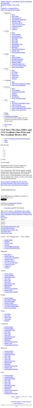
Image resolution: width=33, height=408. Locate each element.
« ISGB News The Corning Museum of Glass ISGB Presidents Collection (15, 211)
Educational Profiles (10, 299)
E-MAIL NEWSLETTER (12, 248)
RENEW (7, 241)
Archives (7, 267)
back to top (4, 217)
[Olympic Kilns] (6, 231)
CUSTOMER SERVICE (11, 246)
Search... (3, 219)
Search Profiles (8, 298)
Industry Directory (6, 1)
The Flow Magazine (26, 1)
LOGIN (6, 245)
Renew (9, 5)
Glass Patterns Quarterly (16, 401)
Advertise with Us (9, 261)
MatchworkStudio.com (18, 403)
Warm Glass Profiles (10, 308)
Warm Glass (7, 317)
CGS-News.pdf (9, 208)
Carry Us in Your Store (11, 262)
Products (6, 320)
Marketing (7, 287)
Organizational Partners (15, 203)
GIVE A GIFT (8, 243)
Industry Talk (8, 290)
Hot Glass (7, 316)
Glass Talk (7, 282)
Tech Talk (7, 278)
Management (8, 285)
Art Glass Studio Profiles (11, 306)
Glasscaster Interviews (10, 304)
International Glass (9, 283)
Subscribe (3, 5)
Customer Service (13, 8)
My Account (8, 124)
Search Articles (8, 274)
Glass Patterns (16, 1)
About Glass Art (9, 256)
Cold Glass (7, 319)
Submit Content (8, 259)
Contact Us (4, 8)
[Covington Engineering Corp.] (10, 226)
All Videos (7, 314)
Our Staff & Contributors (11, 258)
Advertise (18, 396)
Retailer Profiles (9, 303)
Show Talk (7, 280)
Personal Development (11, 288)
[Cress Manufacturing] (7, 228)
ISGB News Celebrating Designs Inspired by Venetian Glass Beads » (16, 214)
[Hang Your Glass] (6, 233)
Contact (12, 396)
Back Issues (7, 254)
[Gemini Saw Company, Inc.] (9, 230)
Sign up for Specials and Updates (10, 10)
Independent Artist (9, 277)
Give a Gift (16, 5)
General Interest (9, 275)
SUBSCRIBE (8, 240)
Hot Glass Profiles (9, 301)
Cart (5, 126)
